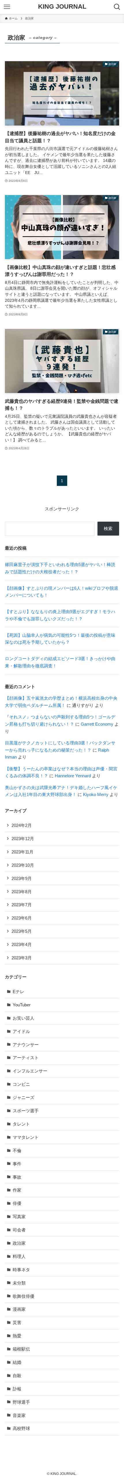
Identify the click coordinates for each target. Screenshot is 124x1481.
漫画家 (19, 1309)
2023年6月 (22, 917)
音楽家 (19, 1415)
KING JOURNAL (62, 7)
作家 (17, 1190)
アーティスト (26, 1057)
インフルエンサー (30, 1070)
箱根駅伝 (21, 1349)
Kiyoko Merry (95, 794)
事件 (17, 1163)
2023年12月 (23, 838)
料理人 (19, 1256)
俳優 (17, 1203)
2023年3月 (22, 957)
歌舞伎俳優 (23, 1296)
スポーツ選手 (26, 1110)
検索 (108, 528)
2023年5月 (22, 931)
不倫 (17, 1150)
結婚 (17, 1362)
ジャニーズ (23, 1097)
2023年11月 (22, 851)
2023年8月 (22, 891)
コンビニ (21, 1084)
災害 (17, 1322)
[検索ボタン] (117, 7)
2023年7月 (22, 904)
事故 (17, 1177)
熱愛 (17, 1335)
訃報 (17, 1388)
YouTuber (22, 1004)
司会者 (19, 1229)
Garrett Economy (97, 724)
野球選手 (21, 1402)
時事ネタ (21, 1269)
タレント (21, 1123)
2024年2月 (22, 825)
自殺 (17, 1375)
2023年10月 (23, 865)
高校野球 (21, 1428)
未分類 (19, 1282)
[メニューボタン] (7, 7)
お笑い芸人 (23, 1018)
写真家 (19, 1216)
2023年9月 (22, 878)
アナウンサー (26, 1044)
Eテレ (18, 991)
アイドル (21, 1031)
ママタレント (26, 1137)
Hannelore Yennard (73, 775)
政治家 (19, 1243)
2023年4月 (22, 944)
